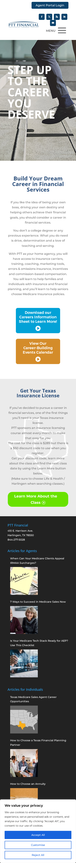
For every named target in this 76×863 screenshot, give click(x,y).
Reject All (38, 855)
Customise (38, 845)
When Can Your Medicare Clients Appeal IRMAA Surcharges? (37, 561)
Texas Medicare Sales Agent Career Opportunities (33, 699)
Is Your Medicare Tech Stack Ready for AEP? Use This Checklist (39, 643)
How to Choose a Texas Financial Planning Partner (38, 742)
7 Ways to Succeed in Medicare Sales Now (38, 601)
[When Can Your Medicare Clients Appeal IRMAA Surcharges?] (24, 581)
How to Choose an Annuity (28, 784)
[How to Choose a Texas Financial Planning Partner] (24, 763)
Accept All (38, 835)
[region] (38, 831)
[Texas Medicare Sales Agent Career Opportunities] (24, 719)
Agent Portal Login (50, 5)
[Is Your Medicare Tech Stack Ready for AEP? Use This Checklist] (24, 663)
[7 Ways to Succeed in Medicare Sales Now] (24, 620)
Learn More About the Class (35, 499)
